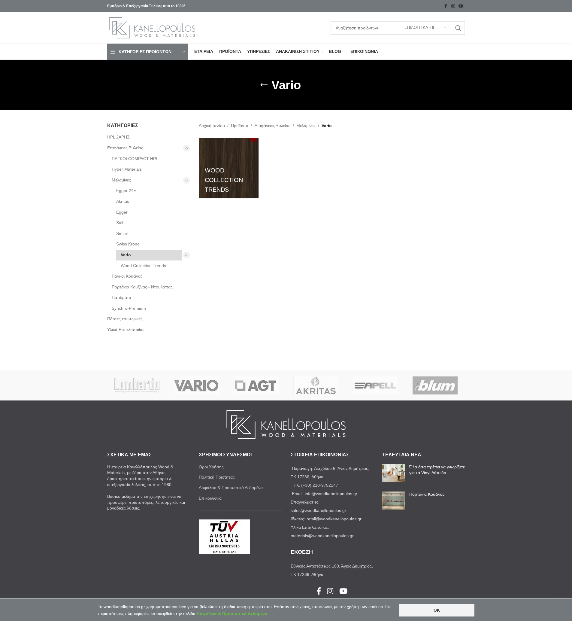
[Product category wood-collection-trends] (229, 168)
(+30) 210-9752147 (319, 485)
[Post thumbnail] (393, 473)
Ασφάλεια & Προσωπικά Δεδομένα (231, 487)
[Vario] (196, 385)
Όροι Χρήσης (211, 466)
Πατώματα (121, 297)
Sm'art (122, 233)
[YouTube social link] (461, 6)
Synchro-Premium (129, 308)
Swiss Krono (128, 244)
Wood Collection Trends (143, 265)
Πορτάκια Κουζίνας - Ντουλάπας (142, 287)
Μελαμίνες (121, 180)
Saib (120, 222)
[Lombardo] (137, 385)
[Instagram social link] (453, 6)
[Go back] (263, 85)
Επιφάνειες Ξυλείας (125, 147)
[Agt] (256, 385)
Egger (122, 212)
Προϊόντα (239, 125)
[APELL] (375, 385)
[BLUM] (435, 385)
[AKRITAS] (316, 385)
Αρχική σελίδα (212, 125)
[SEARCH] (458, 28)
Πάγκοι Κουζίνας (127, 276)
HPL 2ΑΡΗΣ (118, 137)
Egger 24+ (126, 190)
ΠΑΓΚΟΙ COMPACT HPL (135, 158)
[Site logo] (152, 27)
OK (437, 610)
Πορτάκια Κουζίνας (427, 494)
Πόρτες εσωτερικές (125, 318)
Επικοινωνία (210, 498)
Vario (126, 254)
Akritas (122, 201)
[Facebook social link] (445, 6)
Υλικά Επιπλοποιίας (125, 329)
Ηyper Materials (127, 169)
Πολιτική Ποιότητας (217, 477)
